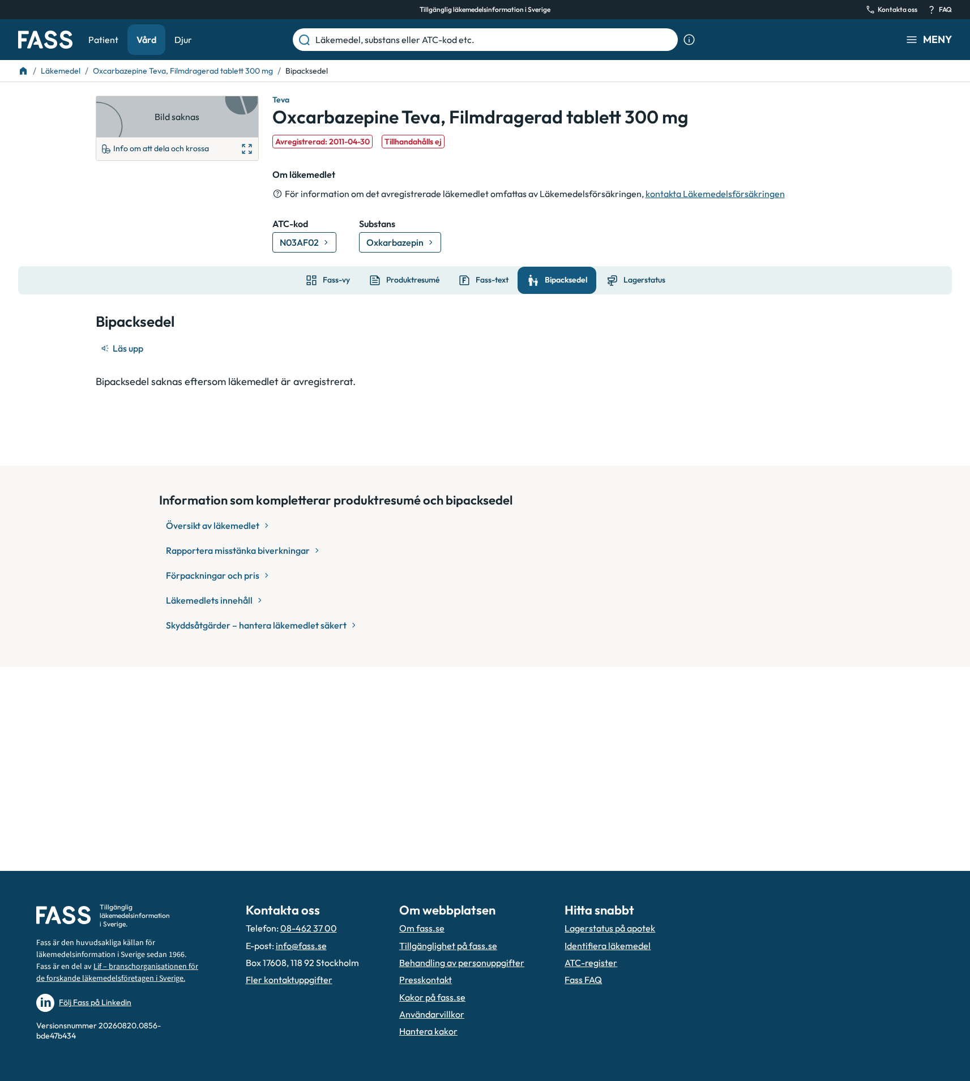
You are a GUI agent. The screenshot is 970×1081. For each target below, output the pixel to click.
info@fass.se (301, 945)
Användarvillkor (431, 1014)
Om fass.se (422, 928)
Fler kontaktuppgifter (289, 979)
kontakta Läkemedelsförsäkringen (715, 193)
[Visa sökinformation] (689, 39)
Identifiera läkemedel (608, 945)
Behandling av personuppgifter (461, 962)
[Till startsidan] (23, 71)
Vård (146, 39)
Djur (183, 39)
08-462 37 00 (308, 928)
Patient (103, 39)
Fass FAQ (583, 979)
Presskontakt (425, 979)
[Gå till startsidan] (45, 40)
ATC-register (591, 962)
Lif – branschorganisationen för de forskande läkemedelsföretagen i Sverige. (117, 972)
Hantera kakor (428, 1031)
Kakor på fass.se (432, 997)
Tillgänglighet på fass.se (448, 945)
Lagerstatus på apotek (610, 928)
